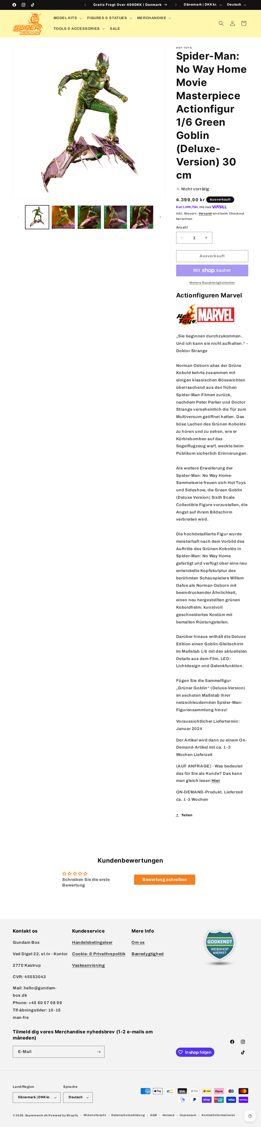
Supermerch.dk (36, 1115)
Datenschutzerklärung (128, 1115)
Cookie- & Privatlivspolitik (98, 954)
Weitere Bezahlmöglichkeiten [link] (212, 282)
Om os (138, 942)
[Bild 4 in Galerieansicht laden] (115, 217)
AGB (153, 1115)
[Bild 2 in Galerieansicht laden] (63, 217)
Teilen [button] (186, 815)
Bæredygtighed (148, 954)
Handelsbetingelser (92, 942)
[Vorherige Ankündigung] (85, 5)
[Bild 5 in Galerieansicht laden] (141, 217)
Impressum (188, 1115)
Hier (216, 780)
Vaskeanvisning (88, 965)
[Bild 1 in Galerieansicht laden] (37, 217)
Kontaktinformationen (218, 1115)
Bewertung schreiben (164, 879)
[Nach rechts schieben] (160, 217)
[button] (67, 18)
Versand (205, 213)
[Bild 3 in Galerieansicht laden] (89, 217)
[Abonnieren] (98, 1052)
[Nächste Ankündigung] (175, 5)
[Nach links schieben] (18, 217)
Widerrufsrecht (95, 1115)
